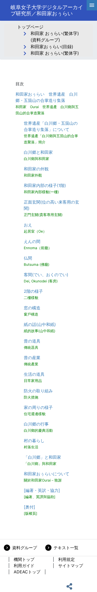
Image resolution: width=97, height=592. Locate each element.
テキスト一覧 (66, 547)
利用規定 (66, 559)
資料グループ (24, 547)
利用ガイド (24, 565)
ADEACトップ (27, 571)
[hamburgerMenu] (92, 5)
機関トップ (24, 559)
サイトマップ (70, 565)
